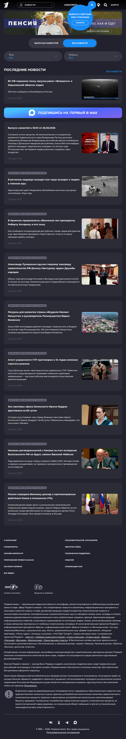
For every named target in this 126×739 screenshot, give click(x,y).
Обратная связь (73, 547)
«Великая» (21, 640)
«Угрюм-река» (92, 637)
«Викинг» (106, 637)
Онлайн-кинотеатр (13, 553)
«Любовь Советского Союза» (50, 637)
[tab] (46, 43)
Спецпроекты (11, 547)
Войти (115, 5)
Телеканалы (30, 685)
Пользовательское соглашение (81, 540)
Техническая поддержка (77, 553)
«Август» (29, 637)
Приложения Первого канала (19, 560)
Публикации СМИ (73, 566)
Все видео (9, 573)
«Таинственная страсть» (55, 640)
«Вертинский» (35, 640)
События (69, 560)
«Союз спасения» (75, 637)
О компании (10, 540)
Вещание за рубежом (43, 593)
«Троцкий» (9, 640)
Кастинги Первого (13, 566)
